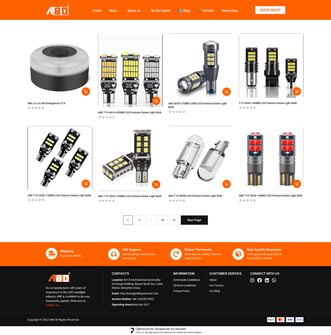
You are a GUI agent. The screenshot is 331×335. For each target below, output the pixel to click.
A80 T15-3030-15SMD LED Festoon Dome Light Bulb (59, 195)
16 (162, 220)
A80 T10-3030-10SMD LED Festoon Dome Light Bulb (270, 195)
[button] (285, 319)
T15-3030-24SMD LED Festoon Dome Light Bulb (268, 103)
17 (174, 220)
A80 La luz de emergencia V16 (46, 103)
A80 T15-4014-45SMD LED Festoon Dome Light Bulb (129, 112)
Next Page (194, 220)
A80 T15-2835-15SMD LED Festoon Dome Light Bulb (129, 196)
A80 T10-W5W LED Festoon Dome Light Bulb (195, 195)
